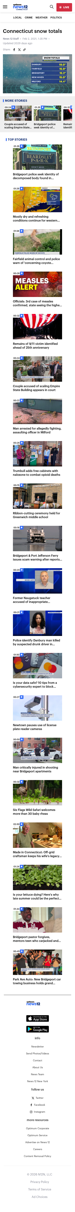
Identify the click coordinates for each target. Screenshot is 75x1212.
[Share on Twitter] (19, 49)
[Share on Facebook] (14, 49)
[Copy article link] (24, 49)
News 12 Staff (11, 39)
